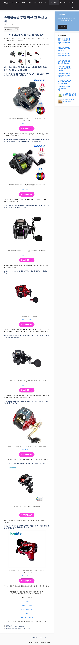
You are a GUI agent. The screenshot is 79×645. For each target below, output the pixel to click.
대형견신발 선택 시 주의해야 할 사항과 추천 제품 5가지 (64, 48)
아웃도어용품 (53, 2)
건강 (46, 2)
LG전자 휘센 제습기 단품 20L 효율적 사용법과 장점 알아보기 (64, 81)
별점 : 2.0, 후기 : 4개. (26, 255)
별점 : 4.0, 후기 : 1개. (26, 449)
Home (17, 2)
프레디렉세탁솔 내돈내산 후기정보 (69, 100)
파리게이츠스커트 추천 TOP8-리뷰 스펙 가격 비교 (18, 628)
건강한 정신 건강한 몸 (26, 617)
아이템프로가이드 (27, 605)
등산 (35, 2)
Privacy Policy (34, 637)
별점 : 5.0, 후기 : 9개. (26, 575)
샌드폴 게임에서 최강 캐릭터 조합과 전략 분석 (64, 55)
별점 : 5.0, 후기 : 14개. (27, 319)
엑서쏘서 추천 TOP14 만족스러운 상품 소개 (69, 94)
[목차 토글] (15, 29)
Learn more (62, 26)
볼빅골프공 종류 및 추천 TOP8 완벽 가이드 (16, 626)
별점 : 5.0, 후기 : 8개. (26, 189)
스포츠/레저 (63, 2)
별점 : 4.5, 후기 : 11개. (27, 510)
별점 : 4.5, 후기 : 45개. (27, 123)
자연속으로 (9, 2)
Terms (41, 637)
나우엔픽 (26, 601)
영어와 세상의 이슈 (26, 609)
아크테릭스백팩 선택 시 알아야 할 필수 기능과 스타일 (64, 68)
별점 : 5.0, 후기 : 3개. (26, 385)
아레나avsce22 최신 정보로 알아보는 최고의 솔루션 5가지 (64, 75)
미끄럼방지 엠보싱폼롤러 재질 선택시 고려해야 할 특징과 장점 (64, 61)
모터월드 (26, 613)
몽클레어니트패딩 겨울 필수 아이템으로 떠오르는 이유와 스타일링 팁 (64, 41)
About (23, 2)
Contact (72, 2)
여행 (40, 2)
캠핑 (30, 2)
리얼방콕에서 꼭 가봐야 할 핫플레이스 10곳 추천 (64, 88)
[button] (73, 7)
